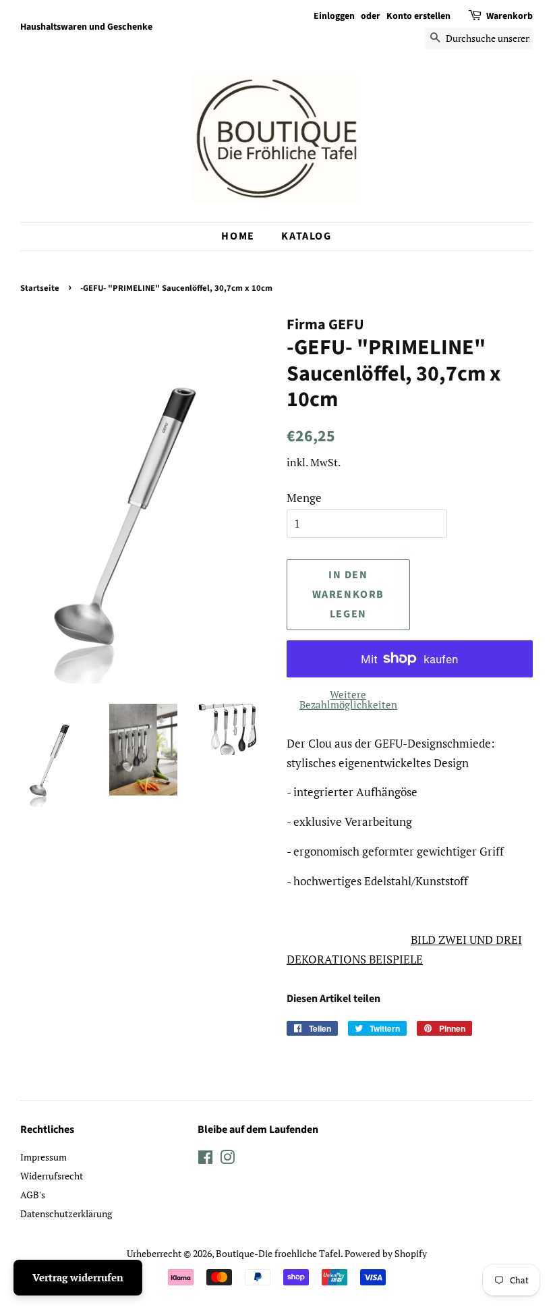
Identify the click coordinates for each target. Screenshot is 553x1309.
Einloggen (334, 16)
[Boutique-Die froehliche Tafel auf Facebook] (205, 1159)
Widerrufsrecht (51, 1175)
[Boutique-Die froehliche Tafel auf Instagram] (227, 1159)
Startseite (39, 288)
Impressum (43, 1156)
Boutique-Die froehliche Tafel (278, 1253)
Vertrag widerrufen (77, 1277)
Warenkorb (509, 16)
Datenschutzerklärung (66, 1213)
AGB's (32, 1194)
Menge (304, 497)
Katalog (306, 236)
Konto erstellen (418, 16)
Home (237, 236)
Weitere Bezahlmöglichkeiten (348, 699)
